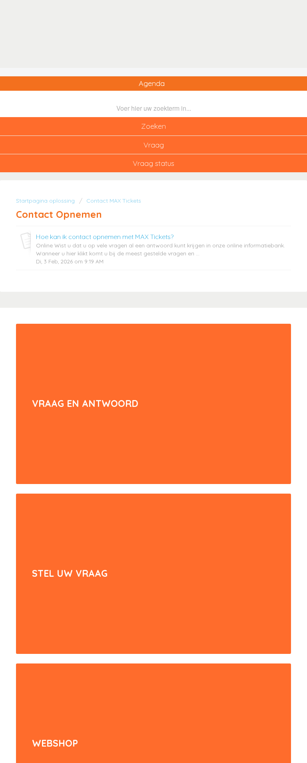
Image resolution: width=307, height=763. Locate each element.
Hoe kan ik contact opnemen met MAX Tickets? (104, 237)
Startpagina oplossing (46, 200)
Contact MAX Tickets (113, 200)
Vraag (154, 144)
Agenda (152, 83)
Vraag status (153, 163)
